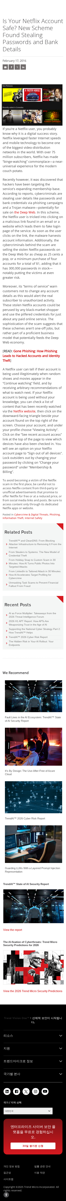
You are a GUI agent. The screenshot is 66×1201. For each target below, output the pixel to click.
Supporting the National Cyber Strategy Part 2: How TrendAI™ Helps (33, 630)
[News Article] (33, 905)
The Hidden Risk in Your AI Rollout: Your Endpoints (30, 643)
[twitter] (17, 67)
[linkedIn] (23, 67)
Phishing (55, 514)
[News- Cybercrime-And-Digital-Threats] (5, 67)
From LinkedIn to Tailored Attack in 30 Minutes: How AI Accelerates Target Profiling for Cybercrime (33, 575)
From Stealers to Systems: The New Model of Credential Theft (32, 553)
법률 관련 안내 (42, 1166)
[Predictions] (33, 966)
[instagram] (35, 1091)
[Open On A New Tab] (26, 1091)
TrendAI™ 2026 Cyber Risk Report (28, 637)
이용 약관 (39, 1172)
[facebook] (11, 67)
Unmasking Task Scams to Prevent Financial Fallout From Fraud (32, 584)
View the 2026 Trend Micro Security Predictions (32, 990)
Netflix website (24, 411)
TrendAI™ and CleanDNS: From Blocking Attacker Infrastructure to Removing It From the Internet (33, 544)
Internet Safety (33, 518)
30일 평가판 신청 (27, 1145)
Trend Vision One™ (16, 1018)
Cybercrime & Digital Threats (31, 514)
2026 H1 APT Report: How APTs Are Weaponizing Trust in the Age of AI (27, 623)
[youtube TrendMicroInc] (45, 1091)
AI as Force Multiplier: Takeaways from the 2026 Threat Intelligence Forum (31, 615)
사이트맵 (8, 1179)
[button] (28, 1111)
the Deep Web (24, 212)
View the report (12, 929)
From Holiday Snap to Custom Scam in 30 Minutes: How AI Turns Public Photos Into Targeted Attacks (31, 563)
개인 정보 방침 (12, 1166)
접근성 (7, 1172)
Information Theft (13, 518)
